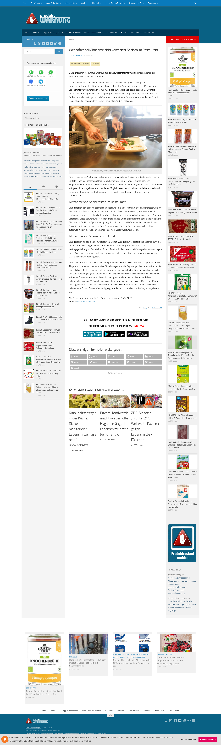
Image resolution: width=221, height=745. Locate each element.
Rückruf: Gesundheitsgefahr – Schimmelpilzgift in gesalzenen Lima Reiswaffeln (182, 504)
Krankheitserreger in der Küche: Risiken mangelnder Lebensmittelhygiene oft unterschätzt (82, 429)
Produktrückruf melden (71, 32)
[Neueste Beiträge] (30, 187)
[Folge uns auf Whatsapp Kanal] (55, 43)
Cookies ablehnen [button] (188, 739)
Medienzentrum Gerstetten (50, 731)
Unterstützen (112, 32)
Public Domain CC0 (157, 308)
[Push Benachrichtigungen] (4, 739)
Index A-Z (37, 32)
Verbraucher (95, 64)
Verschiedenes (119, 657)
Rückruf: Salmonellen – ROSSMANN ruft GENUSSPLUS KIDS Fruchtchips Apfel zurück (182, 474)
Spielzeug (73, 657)
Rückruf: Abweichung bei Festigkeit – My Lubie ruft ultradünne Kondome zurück (47, 238)
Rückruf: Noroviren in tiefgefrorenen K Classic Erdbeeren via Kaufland (45, 345)
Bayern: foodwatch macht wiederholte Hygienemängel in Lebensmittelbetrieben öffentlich (114, 423)
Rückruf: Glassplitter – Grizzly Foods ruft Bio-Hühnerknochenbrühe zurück (47, 196)
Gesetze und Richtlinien (93, 32)
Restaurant (85, 64)
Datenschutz (149, 32)
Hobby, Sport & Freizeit (114, 3)
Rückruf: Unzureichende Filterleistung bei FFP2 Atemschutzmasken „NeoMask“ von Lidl (132, 663)
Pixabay (145, 308)
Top (170, 654)
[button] (78, 356)
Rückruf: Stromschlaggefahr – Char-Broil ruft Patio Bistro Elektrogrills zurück (48, 210)
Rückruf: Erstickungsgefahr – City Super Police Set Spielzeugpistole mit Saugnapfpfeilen (49, 224)
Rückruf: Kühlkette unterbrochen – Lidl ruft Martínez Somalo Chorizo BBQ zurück (49, 265)
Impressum (135, 32)
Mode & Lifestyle (52, 3)
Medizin (84, 3)
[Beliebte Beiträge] (43, 187)
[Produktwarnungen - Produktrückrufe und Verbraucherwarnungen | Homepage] (48, 17)
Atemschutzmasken (121, 654)
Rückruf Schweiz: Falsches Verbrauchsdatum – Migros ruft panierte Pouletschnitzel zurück (182, 326)
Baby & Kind (35, 3)
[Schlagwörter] (56, 187)
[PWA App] (35, 43)
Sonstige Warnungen (139, 654)
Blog (71, 39)
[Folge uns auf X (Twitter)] (47, 43)
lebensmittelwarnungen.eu (179, 598)
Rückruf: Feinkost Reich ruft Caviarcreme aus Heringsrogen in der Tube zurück (49, 279)
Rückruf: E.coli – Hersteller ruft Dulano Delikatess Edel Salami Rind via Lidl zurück (182, 445)
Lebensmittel (70, 3)
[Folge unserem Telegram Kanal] (59, 43)
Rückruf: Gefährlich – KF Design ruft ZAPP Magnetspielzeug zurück (48, 373)
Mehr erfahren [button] (85, 741)
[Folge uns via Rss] (51, 43)
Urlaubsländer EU (135, 3)
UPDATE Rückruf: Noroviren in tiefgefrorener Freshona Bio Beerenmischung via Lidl (171, 660)
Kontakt (124, 32)
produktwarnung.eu (176, 575)
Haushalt (95, 3)
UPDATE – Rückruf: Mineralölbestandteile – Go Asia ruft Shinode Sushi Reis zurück (48, 359)
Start (25, 3)
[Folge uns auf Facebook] (43, 43)
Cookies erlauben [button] (208, 739)
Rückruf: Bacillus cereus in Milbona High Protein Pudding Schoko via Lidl (47, 293)
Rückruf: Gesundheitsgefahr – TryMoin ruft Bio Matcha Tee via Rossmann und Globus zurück (181, 355)
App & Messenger (51, 32)
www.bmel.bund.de (85, 301)
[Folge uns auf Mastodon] (39, 43)
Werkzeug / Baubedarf (136, 657)
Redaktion (77, 55)
